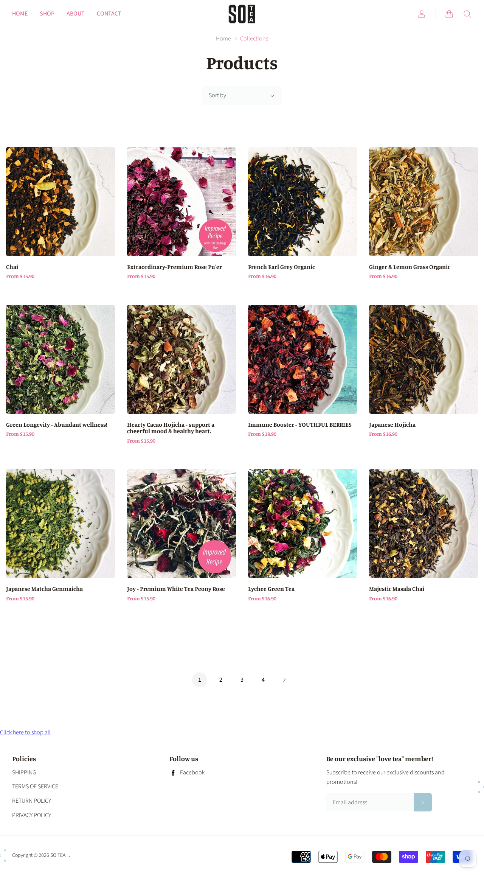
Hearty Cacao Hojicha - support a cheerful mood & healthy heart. (170, 428)
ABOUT (76, 13)
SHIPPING (24, 772)
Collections (254, 39)
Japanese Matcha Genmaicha (44, 589)
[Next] (284, 680)
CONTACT (109, 13)
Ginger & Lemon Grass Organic (409, 267)
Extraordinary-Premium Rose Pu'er (174, 267)
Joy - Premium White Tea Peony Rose (176, 589)
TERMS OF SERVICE (35, 786)
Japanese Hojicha (392, 424)
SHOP (47, 13)
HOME (20, 13)
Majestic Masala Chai (396, 589)
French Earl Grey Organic (281, 267)
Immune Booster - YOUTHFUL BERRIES (300, 424)
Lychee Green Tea (271, 589)
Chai (12, 267)
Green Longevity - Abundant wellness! (56, 424)
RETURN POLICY (31, 801)
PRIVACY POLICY (31, 815)
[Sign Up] (423, 802)
